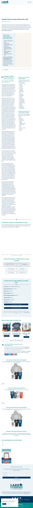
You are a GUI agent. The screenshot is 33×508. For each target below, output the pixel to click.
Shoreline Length (7, 293)
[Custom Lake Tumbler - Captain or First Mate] (6, 327)
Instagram (29, 351)
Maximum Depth (7, 297)
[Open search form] (28, 2)
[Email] (20, 498)
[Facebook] (12, 498)
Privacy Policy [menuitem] (21, 499)
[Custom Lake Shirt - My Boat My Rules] (16, 327)
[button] (5, 354)
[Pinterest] (17, 498)
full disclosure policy (27, 493)
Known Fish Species (7, 47)
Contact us (29, 434)
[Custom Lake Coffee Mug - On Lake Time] (26, 327)
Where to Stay (6, 43)
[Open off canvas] (30, 2)
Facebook (23, 351)
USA (8, 79)
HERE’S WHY (26, 348)
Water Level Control (7, 288)
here (21, 255)
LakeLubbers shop (8, 361)
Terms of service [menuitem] (26, 499)
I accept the (17, 479)
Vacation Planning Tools (8, 44)
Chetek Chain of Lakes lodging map (14, 262)
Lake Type (5, 286)
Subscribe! (16, 477)
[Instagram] (15, 498)
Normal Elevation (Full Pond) (9, 295)
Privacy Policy (19, 479)
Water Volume (6, 299)
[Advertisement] (16, 11)
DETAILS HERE (27, 347)
